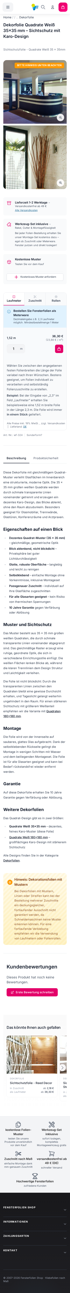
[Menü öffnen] (8, 7)
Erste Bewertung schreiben (35, 992)
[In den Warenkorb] (59, 349)
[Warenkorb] (63, 7)
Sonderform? (34, 435)
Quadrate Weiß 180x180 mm (28, 837)
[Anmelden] (53, 7)
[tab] (14, 299)
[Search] (43, 7)
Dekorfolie (26, 17)
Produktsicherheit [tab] (45, 458)
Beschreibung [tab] (16, 458)
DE (25, 426)
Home (7, 17)
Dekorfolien (11, 860)
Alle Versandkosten (26, 210)
